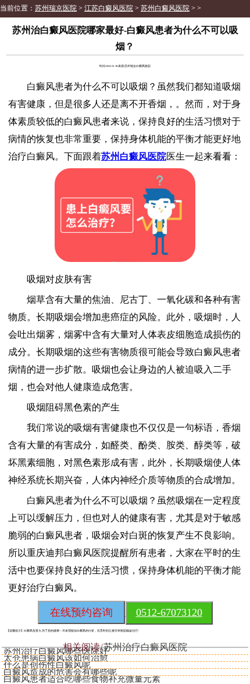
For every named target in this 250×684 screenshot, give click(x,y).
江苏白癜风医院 (108, 8)
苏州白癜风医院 (165, 8)
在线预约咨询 (81, 612)
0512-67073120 (169, 612)
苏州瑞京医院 (56, 8)
